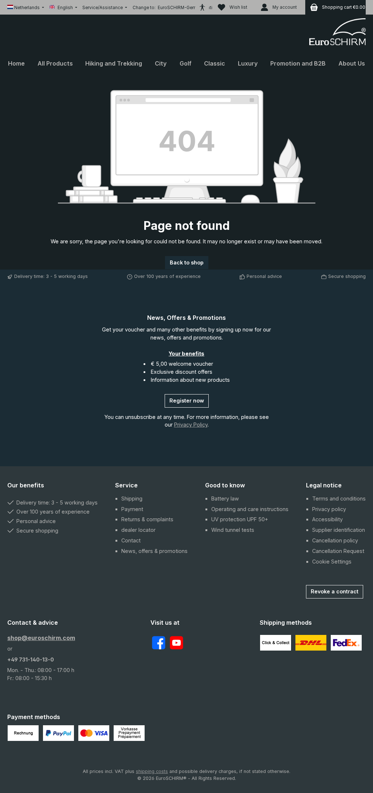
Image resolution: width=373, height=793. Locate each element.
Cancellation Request (338, 551)
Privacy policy (329, 509)
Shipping (131, 498)
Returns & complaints (147, 519)
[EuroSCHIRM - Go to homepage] (337, 31)
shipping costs (152, 771)
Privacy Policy (191, 424)
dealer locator (138, 530)
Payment (132, 509)
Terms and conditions (339, 498)
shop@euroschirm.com (41, 637)
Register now (186, 400)
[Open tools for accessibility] (202, 7)
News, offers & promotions (154, 551)
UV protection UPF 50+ (239, 519)
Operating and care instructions (249, 509)
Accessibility (327, 519)
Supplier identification (338, 530)
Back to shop (187, 262)
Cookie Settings (332, 561)
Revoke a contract (334, 591)
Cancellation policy (335, 540)
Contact (131, 540)
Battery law (225, 498)
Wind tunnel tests (232, 530)
